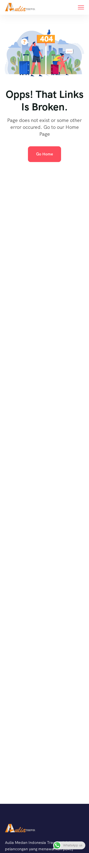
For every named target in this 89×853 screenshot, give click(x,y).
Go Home (44, 154)
